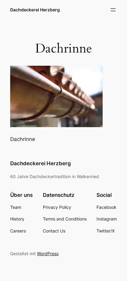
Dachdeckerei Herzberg (35, 9)
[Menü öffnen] (113, 10)
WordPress (48, 253)
